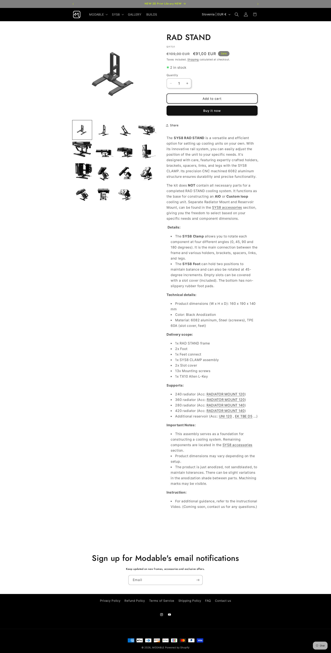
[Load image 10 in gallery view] (103, 173)
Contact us (223, 600)
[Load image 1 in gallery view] (82, 130)
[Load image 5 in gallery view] (82, 151)
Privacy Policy (110, 600)
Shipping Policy (189, 600)
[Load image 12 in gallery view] (146, 173)
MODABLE (158, 647)
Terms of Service (161, 600)
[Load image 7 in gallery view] (125, 151)
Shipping (193, 59)
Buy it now (212, 111)
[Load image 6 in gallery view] (103, 151)
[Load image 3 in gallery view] (125, 130)
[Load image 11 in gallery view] (125, 173)
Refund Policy (134, 600)
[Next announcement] (258, 4)
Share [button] (174, 125)
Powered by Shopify (177, 647)
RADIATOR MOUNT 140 (226, 405)
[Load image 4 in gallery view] (146, 130)
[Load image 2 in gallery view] (103, 130)
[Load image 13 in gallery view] (82, 194)
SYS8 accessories (227, 207)
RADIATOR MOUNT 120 (226, 394)
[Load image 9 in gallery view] (82, 173)
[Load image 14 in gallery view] (103, 194)
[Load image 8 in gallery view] (146, 151)
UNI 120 (225, 416)
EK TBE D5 (243, 416)
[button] (98, 14)
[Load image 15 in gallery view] (125, 194)
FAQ (208, 600)
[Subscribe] (197, 580)
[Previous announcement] (73, 4)
